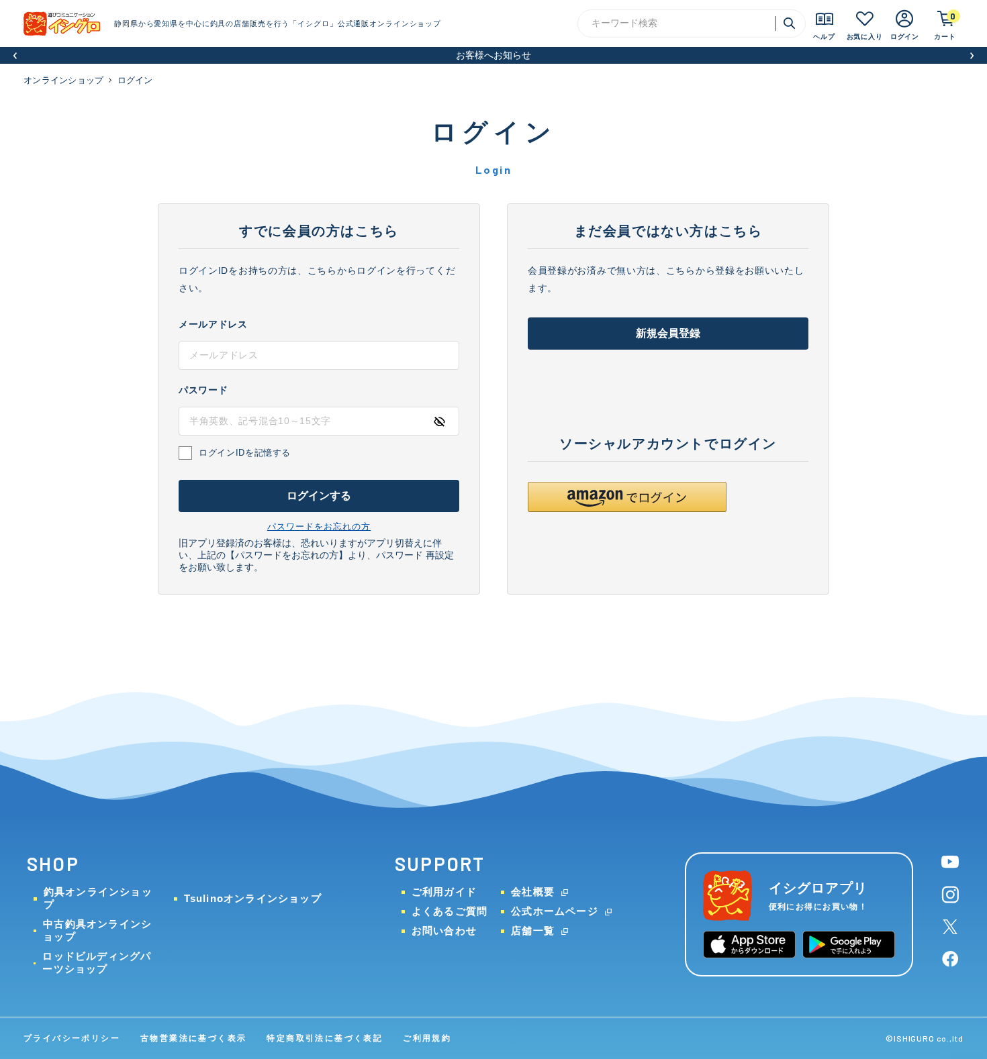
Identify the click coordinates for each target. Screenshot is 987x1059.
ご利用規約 (427, 1038)
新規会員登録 (668, 333)
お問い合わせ (444, 930)
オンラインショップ (63, 80)
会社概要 (533, 891)
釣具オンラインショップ (98, 898)
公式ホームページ (554, 911)
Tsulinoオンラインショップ (253, 898)
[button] (15, 55)
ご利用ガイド (444, 891)
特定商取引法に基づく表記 (325, 1038)
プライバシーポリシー (71, 1038)
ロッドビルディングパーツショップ (96, 962)
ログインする (319, 495)
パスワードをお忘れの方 (319, 526)
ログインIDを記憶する (245, 453)
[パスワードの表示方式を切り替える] (439, 421)
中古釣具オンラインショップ (97, 930)
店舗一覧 (533, 930)
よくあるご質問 (449, 911)
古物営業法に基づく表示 (193, 1038)
